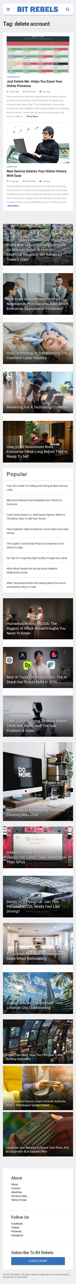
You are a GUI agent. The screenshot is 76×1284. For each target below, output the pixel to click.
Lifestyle (12, 167)
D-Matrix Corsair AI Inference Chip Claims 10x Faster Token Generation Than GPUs (36, 857)
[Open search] (69, 7)
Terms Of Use (18, 1199)
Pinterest (16, 1231)
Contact (15, 1188)
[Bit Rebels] (35, 12)
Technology (13, 77)
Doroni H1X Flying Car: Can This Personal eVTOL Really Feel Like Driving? (33, 906)
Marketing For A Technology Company (38, 407)
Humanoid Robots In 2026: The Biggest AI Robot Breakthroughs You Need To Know (36, 628)
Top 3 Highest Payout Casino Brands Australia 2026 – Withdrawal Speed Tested (36, 1103)
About (14, 1184)
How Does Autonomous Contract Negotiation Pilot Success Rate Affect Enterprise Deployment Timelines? (37, 304)
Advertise (16, 1192)
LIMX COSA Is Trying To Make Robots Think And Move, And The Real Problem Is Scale (37, 726)
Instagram (17, 1235)
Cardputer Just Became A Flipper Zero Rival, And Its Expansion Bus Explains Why (37, 1149)
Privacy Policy (19, 1196)
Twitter (15, 1227)
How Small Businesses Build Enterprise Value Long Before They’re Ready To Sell (37, 452)
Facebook (17, 1223)
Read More (32, 116)
